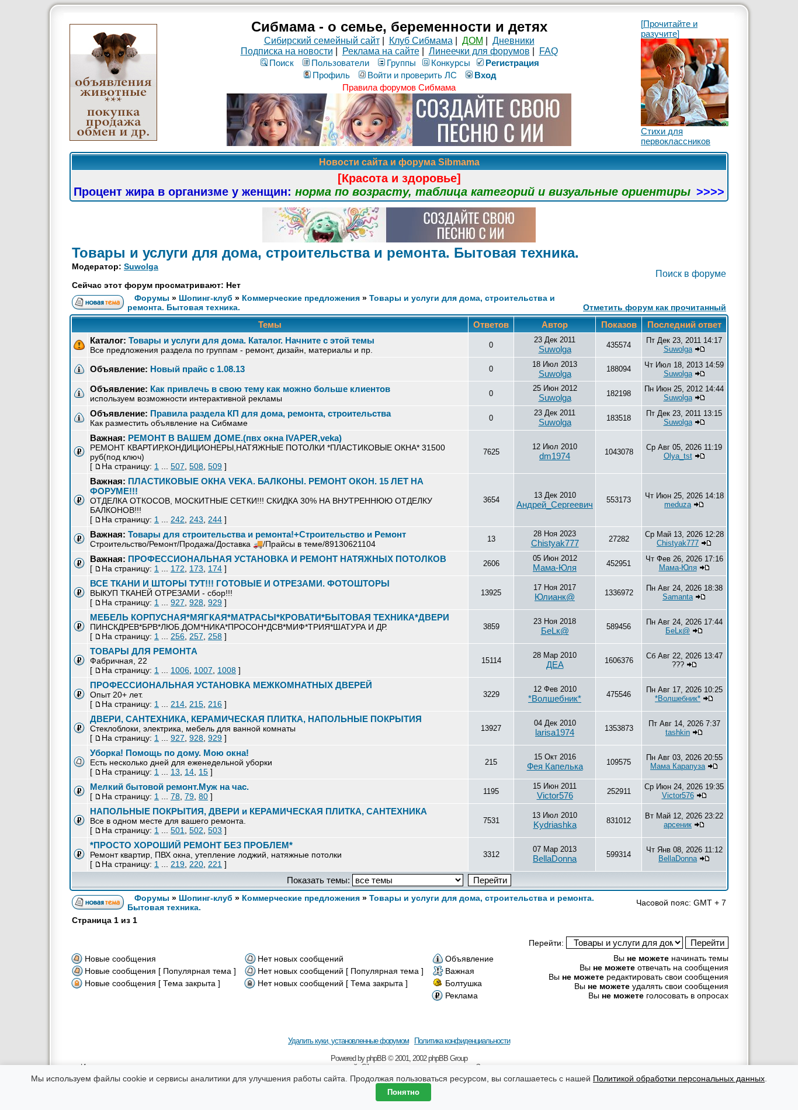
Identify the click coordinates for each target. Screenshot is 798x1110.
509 (215, 466)
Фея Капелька (555, 766)
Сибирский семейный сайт (322, 41)
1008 (226, 670)
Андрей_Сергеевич (554, 504)
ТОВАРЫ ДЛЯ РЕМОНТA (143, 651)
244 (215, 519)
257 (196, 636)
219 (178, 864)
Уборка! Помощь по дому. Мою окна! (169, 753)
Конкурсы (450, 63)
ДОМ (472, 41)
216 (215, 704)
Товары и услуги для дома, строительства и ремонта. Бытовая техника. (325, 253)
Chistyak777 (555, 543)
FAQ (548, 51)
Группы (401, 63)
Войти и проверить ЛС (412, 75)
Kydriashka (555, 825)
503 (215, 830)
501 (178, 830)
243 (196, 519)
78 (175, 796)
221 (215, 864)
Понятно (403, 1092)
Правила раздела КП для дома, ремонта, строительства (270, 413)
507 (178, 466)
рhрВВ (376, 1058)
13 (175, 771)
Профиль (331, 75)
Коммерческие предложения (301, 298)
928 (196, 602)
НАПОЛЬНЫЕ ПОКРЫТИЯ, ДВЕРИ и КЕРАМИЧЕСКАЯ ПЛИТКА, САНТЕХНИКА (258, 811)
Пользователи (340, 63)
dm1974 (554, 456)
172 (178, 568)
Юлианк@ (555, 597)
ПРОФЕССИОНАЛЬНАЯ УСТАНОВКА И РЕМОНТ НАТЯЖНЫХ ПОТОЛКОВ (287, 559)
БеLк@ (555, 631)
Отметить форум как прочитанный (654, 307)
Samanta (677, 596)
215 (196, 704)
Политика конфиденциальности (462, 1040)
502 (196, 830)
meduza (677, 504)
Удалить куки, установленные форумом (348, 1040)
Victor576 (555, 795)
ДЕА (555, 665)
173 (196, 568)
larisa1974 (554, 732)
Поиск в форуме (690, 274)
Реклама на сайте (380, 51)
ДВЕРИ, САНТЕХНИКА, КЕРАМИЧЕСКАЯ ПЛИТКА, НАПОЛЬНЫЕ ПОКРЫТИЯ (256, 719)
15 (203, 771)
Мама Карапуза (677, 766)
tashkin (677, 732)
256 (178, 636)
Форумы (151, 298)
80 (203, 796)
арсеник (678, 824)
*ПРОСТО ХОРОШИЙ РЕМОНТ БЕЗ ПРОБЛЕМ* (191, 845)
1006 (180, 670)
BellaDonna (555, 858)
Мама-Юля (555, 568)
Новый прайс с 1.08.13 (197, 369)
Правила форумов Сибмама (399, 87)
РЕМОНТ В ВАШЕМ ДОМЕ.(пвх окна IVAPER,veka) (235, 438)
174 (215, 568)
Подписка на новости (287, 51)
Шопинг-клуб (206, 298)
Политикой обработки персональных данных (679, 1078)
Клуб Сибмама (421, 41)
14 (189, 771)
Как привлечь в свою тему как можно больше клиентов (270, 389)
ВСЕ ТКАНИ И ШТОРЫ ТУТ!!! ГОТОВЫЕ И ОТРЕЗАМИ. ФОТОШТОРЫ (240, 583)
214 (178, 704)
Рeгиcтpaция (512, 63)
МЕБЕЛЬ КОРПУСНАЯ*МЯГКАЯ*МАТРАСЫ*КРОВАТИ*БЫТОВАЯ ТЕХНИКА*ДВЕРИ (269, 617)
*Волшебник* (554, 698)
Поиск (281, 63)
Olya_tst (678, 456)
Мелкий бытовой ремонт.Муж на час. (169, 787)
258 (215, 636)
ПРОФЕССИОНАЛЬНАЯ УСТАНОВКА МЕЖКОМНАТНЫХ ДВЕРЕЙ (231, 685)
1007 (203, 670)
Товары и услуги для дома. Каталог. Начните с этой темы (251, 340)
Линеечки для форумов (479, 51)
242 (178, 519)
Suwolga (141, 266)
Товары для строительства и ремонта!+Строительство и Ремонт (267, 534)
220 (196, 864)
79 (189, 796)
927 (178, 602)
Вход (485, 75)
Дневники (513, 41)
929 (215, 602)
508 (196, 466)
